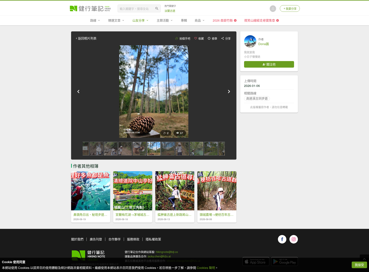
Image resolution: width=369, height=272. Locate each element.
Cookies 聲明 (206, 267)
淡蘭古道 (170, 11)
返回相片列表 (87, 38)
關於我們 (77, 239)
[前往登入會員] (273, 8)
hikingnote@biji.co (167, 252)
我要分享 (291, 8)
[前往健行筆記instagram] (293, 239)
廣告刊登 (96, 239)
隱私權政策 (153, 239)
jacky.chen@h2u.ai (159, 256)
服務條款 (133, 239)
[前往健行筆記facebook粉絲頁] (282, 239)
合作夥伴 (114, 239)
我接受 (359, 265)
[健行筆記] (90, 8)
